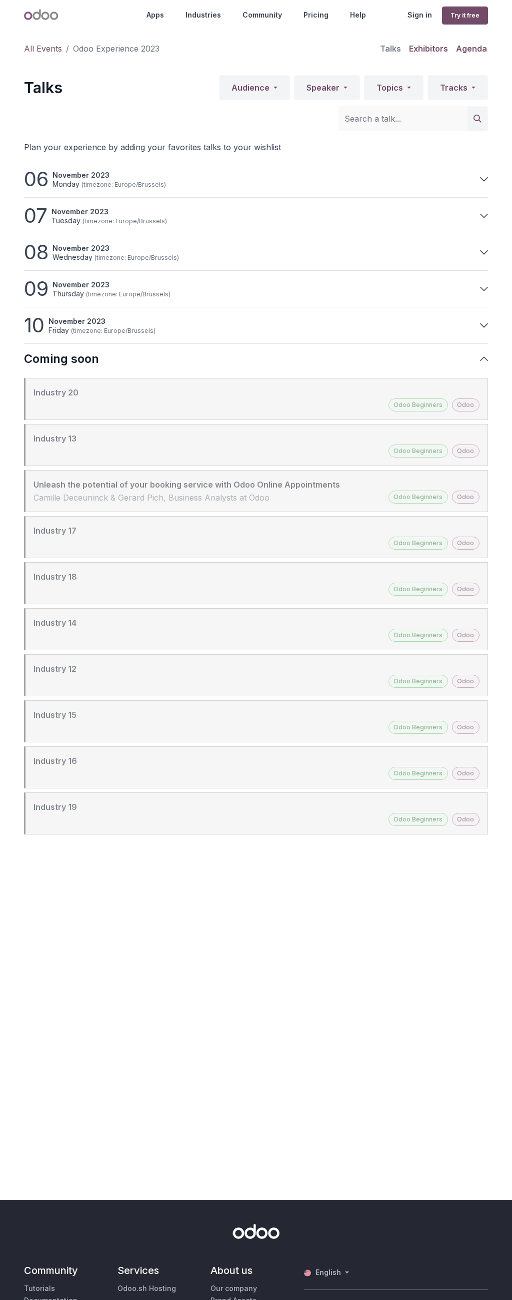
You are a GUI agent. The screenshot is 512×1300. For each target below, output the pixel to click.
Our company (233, 1288)
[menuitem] (390, 49)
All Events (43, 49)
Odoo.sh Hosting (147, 1288)
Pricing (316, 15)
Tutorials (39, 1288)
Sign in (420, 15)
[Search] (477, 118)
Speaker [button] (324, 88)
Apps (155, 15)
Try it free (465, 15)
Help (358, 15)
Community (262, 15)
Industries (203, 15)
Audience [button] (252, 88)
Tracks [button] (455, 88)
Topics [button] (390, 88)
